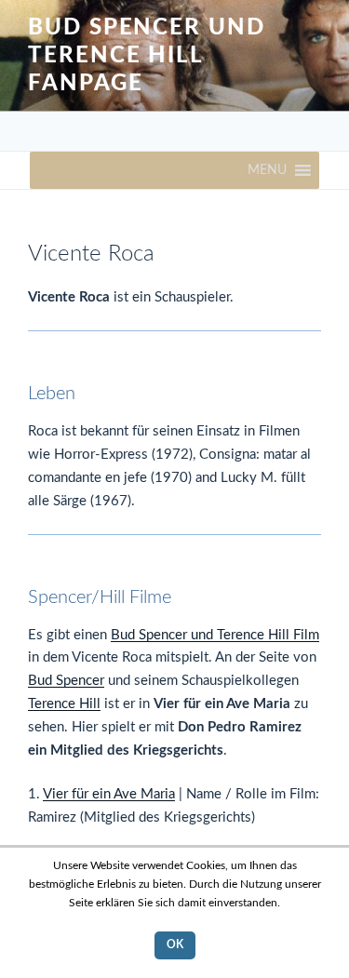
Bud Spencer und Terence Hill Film (215, 635)
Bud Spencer (66, 681)
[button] (267, 170)
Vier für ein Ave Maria (109, 794)
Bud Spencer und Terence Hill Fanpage (146, 56)
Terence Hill (64, 704)
